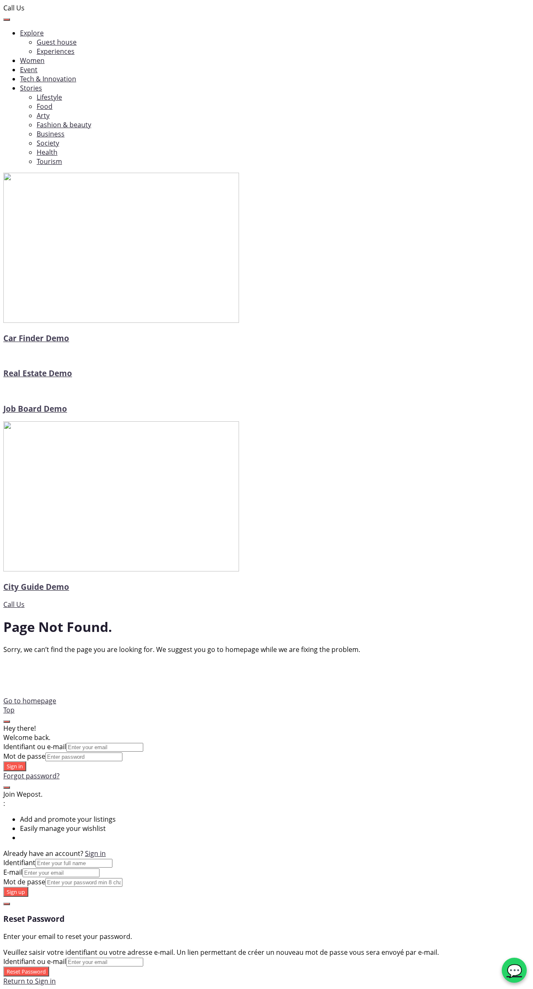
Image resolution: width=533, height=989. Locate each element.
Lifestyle (49, 97)
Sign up (16, 892)
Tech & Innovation (48, 78)
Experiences (56, 51)
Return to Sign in (29, 981)
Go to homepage (29, 700)
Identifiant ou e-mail (34, 746)
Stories (31, 88)
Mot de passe (24, 756)
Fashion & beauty (64, 124)
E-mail (12, 872)
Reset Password (26, 971)
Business (51, 133)
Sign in (15, 766)
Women (32, 60)
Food (44, 106)
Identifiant (19, 862)
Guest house (57, 42)
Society (48, 143)
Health (47, 152)
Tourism (49, 161)
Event (28, 69)
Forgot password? (31, 775)
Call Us (14, 604)
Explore (32, 33)
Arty (43, 115)
